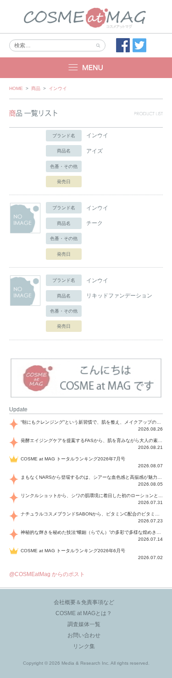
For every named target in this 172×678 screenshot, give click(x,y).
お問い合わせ (83, 635)
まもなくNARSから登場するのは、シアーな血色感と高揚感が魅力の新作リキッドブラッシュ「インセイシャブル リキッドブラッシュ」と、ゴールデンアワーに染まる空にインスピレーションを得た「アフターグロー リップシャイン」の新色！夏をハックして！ (92, 477)
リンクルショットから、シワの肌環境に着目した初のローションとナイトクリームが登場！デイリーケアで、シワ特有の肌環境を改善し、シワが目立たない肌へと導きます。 (92, 495)
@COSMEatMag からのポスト (47, 574)
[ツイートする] (139, 45)
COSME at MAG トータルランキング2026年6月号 (73, 550)
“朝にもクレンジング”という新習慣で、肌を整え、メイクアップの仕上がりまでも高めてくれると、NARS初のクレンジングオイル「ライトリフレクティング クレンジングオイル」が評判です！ (92, 422)
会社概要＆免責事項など (84, 602)
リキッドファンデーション (119, 295)
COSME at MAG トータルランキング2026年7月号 (73, 458)
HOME (16, 88)
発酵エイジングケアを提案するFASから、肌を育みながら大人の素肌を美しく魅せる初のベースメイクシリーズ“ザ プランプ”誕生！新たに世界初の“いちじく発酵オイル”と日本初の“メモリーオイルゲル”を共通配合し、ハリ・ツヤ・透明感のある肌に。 (92, 440)
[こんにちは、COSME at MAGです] (86, 396)
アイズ (94, 151)
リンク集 (84, 646)
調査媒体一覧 (83, 624)
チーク (94, 223)
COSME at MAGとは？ (83, 613)
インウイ (58, 88)
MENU (86, 67)
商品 (35, 88)
